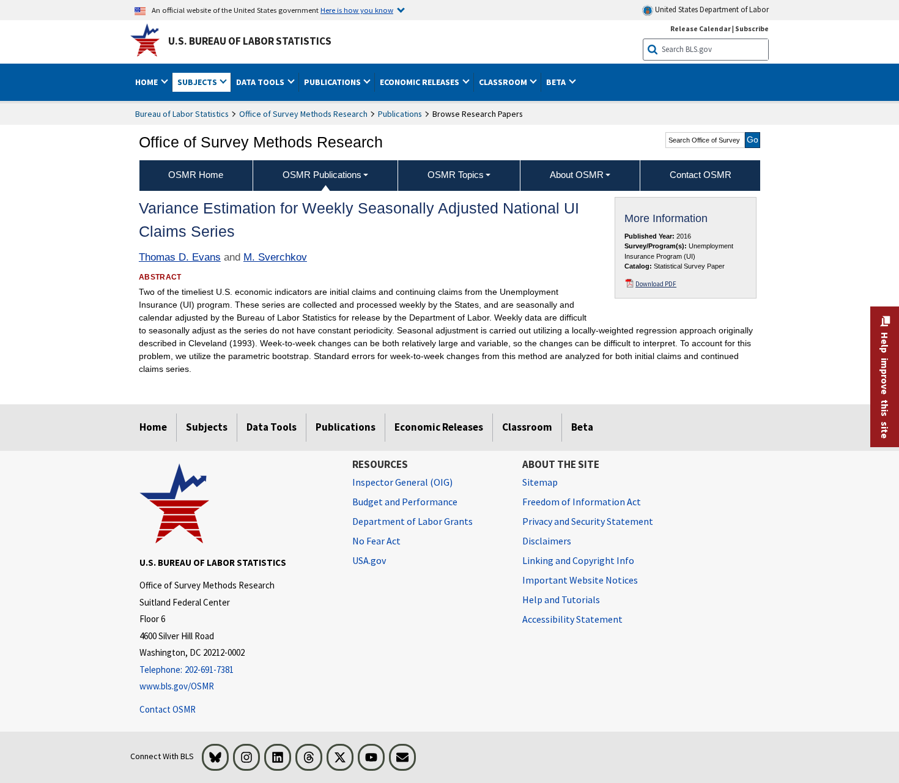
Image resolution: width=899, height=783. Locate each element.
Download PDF (655, 284)
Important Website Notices (580, 580)
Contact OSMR (167, 709)
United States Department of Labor (711, 9)
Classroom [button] (504, 81)
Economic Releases (438, 427)
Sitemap (540, 482)
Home (153, 427)
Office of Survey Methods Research (303, 113)
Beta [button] (557, 81)
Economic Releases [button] (420, 81)
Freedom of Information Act (581, 501)
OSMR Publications (322, 174)
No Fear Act (376, 541)
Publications (400, 113)
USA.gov (369, 560)
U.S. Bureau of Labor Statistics (249, 41)
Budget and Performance (404, 501)
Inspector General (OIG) (402, 482)
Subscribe (752, 28)
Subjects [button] (198, 81)
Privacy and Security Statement (587, 521)
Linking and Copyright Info (578, 560)
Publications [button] (333, 81)
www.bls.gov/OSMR (176, 686)
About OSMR (577, 174)
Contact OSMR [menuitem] (700, 174)
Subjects (207, 427)
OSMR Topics (455, 174)
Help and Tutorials (561, 599)
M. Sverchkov (275, 257)
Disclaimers (546, 541)
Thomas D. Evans (180, 257)
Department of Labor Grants (412, 521)
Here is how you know (356, 10)
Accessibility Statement (572, 619)
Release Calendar (700, 28)
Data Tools (271, 427)
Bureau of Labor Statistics (182, 113)
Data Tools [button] (261, 81)
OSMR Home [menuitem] (195, 174)
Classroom (527, 427)
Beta (582, 427)
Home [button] (147, 81)
